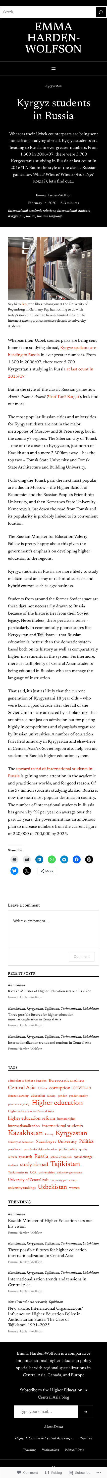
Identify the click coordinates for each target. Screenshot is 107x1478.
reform (12, 1157)
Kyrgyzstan (53, 86)
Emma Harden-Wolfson (53, 38)
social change (83, 1157)
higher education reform (31, 1118)
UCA (33, 1172)
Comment (82, 956)
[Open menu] (53, 69)
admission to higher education (27, 1080)
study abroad (34, 1164)
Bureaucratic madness (66, 1081)
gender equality (78, 1096)
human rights (66, 1118)
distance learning (18, 1096)
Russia (30, 216)
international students (73, 211)
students (13, 1165)
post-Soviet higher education (40, 1149)
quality (83, 1149)
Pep (24, 304)
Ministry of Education (20, 1142)
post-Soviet (14, 1149)
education (38, 1096)
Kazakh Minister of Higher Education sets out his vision (49, 991)
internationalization (24, 1126)
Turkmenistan (71, 1009)
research (25, 1157)
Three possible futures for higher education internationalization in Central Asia (40, 1017)
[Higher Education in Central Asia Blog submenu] (72, 1439)
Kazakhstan (16, 985)
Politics (86, 1141)
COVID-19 (82, 1088)
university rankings (22, 1188)
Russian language (49, 216)
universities (47, 1172)
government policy (19, 1104)
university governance (69, 1172)
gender (62, 1095)
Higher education (57, 1103)
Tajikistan (52, 1009)
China (42, 1088)
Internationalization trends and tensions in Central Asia (49, 1043)
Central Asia (22, 1088)
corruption (59, 1088)
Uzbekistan (91, 1009)
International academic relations (32, 211)
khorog (49, 1134)
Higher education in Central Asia (31, 1111)
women (74, 1188)
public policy (68, 1149)
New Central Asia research (27, 1302)
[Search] (101, 12)
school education (61, 1157)
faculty (51, 1096)
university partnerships (64, 1180)
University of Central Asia (28, 1180)
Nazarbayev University (56, 1142)
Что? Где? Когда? (64, 397)
